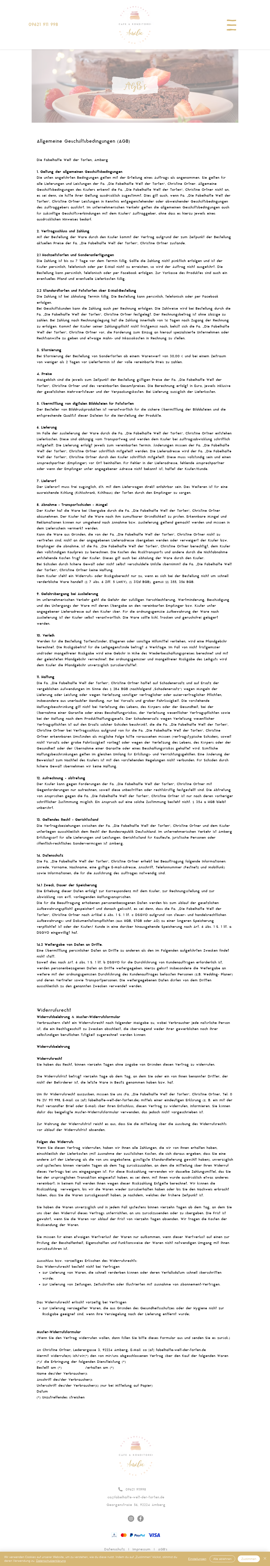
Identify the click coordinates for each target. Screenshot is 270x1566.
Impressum (141, 1549)
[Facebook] (140, 1518)
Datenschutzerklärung (51, 1561)
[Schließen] (264, 1559)
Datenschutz (114, 1549)
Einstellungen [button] (197, 1559)
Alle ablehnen (222, 1559)
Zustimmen (248, 1559)
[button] (231, 25)
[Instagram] (131, 1518)
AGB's (162, 1549)
